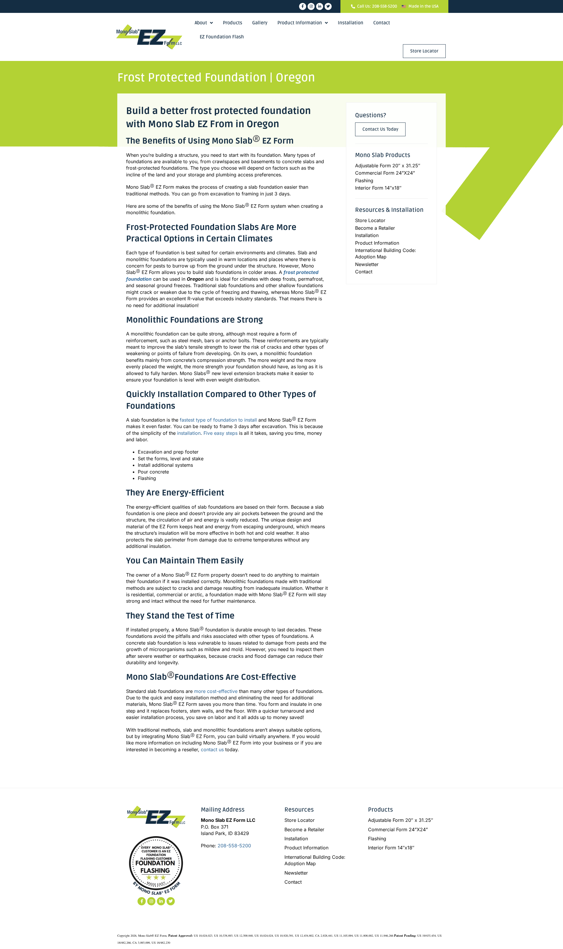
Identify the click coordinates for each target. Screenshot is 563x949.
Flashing (364, 180)
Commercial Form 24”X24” (385, 173)
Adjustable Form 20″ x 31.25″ (387, 165)
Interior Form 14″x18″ (378, 188)
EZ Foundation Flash (222, 37)
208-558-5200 (234, 846)
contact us (212, 749)
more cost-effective (216, 691)
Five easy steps (221, 433)
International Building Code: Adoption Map (385, 253)
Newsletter (367, 264)
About (201, 23)
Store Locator (370, 220)
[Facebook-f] (302, 6)
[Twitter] (328, 6)
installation (189, 433)
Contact (381, 23)
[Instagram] (311, 6)
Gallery (259, 23)
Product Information (299, 23)
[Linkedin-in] (319, 6)
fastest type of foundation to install (218, 420)
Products (232, 23)
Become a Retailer (375, 228)
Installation (350, 23)
